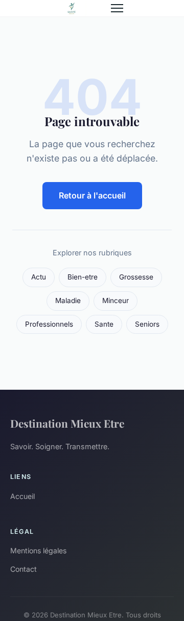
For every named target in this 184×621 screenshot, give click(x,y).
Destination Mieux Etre (67, 423)
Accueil (22, 496)
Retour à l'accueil (92, 195)
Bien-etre (82, 277)
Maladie (68, 300)
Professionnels (49, 324)
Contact (23, 569)
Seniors (147, 324)
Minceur (115, 300)
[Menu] (117, 8)
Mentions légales (38, 550)
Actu (38, 277)
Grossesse (136, 277)
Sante (104, 324)
